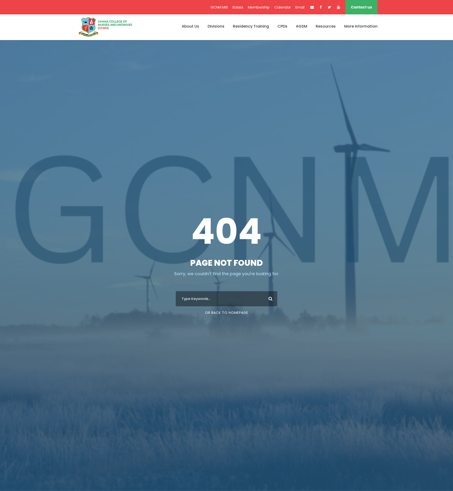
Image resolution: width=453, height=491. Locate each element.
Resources (326, 26)
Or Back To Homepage (226, 312)
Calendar (282, 7)
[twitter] (329, 7)
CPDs (282, 26)
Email (299, 7)
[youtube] (338, 7)
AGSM (301, 26)
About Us (190, 26)
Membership (259, 7)
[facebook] (321, 7)
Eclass (238, 7)
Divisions (216, 26)
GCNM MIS (219, 7)
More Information (361, 26)
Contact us (361, 7)
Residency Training (251, 26)
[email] (312, 7)
